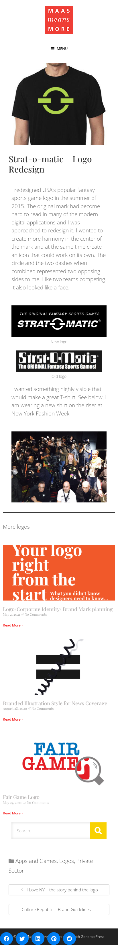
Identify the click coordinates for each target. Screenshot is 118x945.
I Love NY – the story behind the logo (62, 890)
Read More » (13, 625)
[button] (6, 938)
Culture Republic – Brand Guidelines (56, 909)
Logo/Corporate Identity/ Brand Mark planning (58, 609)
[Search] (98, 830)
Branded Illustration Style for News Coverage (55, 703)
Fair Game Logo (21, 797)
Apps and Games (36, 861)
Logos (66, 861)
